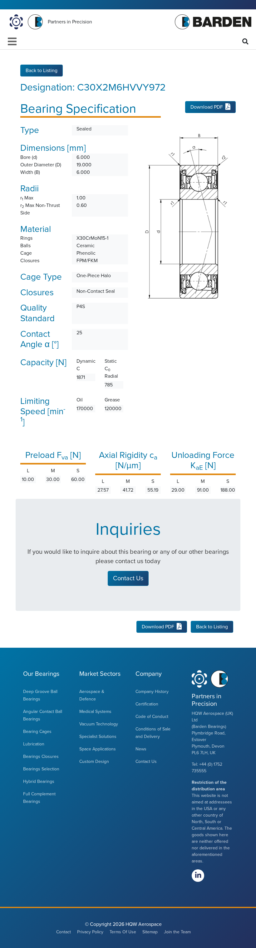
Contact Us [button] (128, 578)
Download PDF (206, 107)
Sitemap (150, 932)
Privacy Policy (90, 932)
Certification (146, 704)
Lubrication (33, 744)
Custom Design (94, 761)
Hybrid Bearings (38, 781)
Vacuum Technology (98, 724)
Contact (63, 932)
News (140, 749)
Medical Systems (95, 711)
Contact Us (146, 761)
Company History (152, 691)
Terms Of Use (123, 932)
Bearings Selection (41, 769)
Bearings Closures (41, 756)
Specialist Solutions (97, 736)
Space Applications (97, 749)
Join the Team (177, 932)
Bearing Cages (37, 731)
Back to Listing (41, 70)
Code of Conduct (151, 716)
